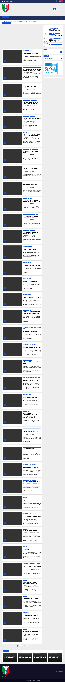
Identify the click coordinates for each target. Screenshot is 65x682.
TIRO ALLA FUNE (34, 344)
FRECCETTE (24, 546)
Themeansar (39, 680)
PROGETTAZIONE (30, 360)
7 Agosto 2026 (26, 72)
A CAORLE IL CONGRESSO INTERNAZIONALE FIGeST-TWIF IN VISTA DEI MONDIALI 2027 (32, 347)
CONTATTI (5, 19)
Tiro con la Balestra (33, 21)
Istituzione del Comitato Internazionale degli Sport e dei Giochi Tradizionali (32, 566)
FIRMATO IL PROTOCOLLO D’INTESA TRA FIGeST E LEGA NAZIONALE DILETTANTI (31, 136)
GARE (27, 67)
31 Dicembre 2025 (26, 585)
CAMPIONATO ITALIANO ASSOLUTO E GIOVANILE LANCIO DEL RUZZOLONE (55, 36)
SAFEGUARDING (27, 612)
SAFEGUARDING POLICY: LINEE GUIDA (32, 631)
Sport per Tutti (51, 39)
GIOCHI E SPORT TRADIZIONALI (26, 377)
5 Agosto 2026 (26, 105)
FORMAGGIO (27, 327)
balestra (9, 21)
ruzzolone (25, 21)
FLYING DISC (31, 230)
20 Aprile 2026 (26, 399)
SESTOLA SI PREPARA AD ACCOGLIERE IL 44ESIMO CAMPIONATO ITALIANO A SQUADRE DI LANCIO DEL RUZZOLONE (32, 265)
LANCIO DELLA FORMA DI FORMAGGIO (36, 327)
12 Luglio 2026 (26, 235)
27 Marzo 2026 (26, 434)
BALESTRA (31, 246)
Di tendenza (60, 26)
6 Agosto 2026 (26, 89)
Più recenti (47, 26)
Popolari (53, 26)
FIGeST (5, 13)
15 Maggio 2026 (26, 333)
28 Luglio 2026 (26, 171)
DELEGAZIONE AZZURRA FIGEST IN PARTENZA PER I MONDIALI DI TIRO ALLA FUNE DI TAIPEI (31, 483)
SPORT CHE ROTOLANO (51, 34)
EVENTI (24, 327)
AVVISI (24, 360)
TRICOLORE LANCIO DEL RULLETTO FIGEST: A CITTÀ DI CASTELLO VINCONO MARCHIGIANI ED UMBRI (55, 46)
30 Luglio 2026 (26, 137)
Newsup (36, 680)
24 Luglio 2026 (26, 203)
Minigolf (57, 28)
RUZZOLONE (32, 67)
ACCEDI (10, 19)
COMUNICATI (24, 67)
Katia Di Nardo (32, 55)
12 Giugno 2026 (26, 267)
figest (11, 21)
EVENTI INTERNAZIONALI (52, 28)
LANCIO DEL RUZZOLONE (34, 377)
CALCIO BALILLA (25, 132)
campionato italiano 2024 (20, 21)
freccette (29, 21)
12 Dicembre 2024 (26, 617)
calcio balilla (14, 21)
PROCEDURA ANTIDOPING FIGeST (31, 598)
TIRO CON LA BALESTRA (29, 394)
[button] (60, 18)
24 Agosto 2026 (26, 55)
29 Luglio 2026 (26, 154)
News (30, 67)
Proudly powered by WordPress (28, 680)
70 (24, 645)
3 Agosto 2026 (26, 121)
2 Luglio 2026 (26, 251)
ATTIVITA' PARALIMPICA (26, 246)
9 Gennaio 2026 (26, 568)
